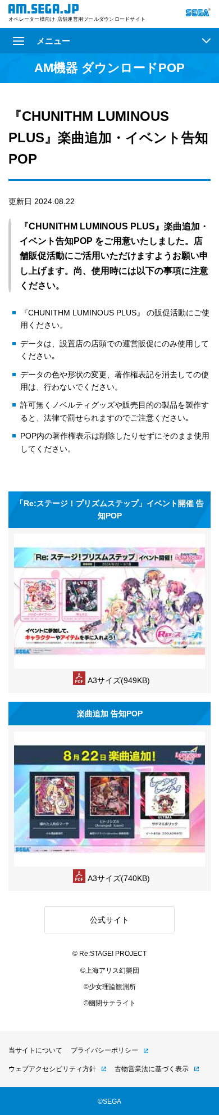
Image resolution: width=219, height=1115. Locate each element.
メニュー (53, 41)
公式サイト (109, 919)
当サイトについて (35, 1050)
